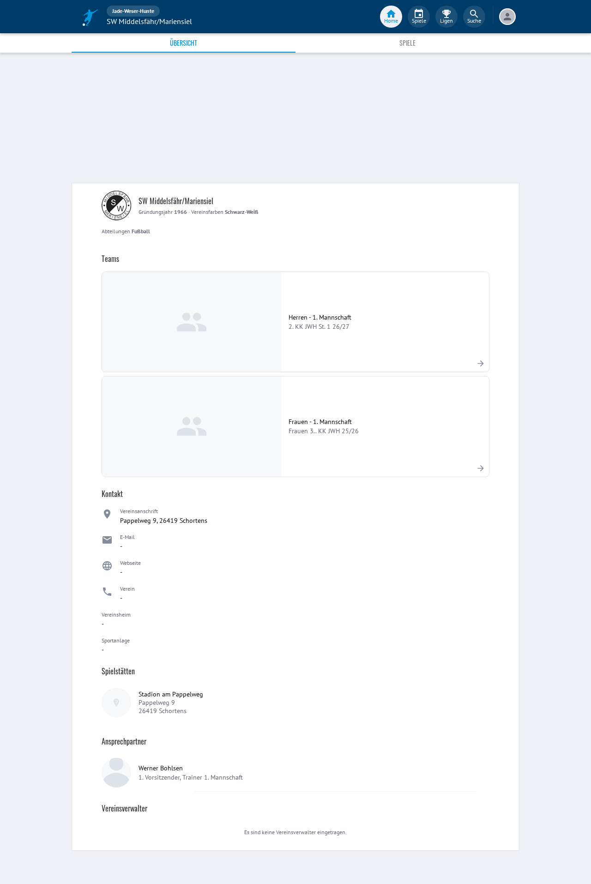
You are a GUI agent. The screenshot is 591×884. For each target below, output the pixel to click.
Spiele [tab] (407, 43)
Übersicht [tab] (183, 43)
